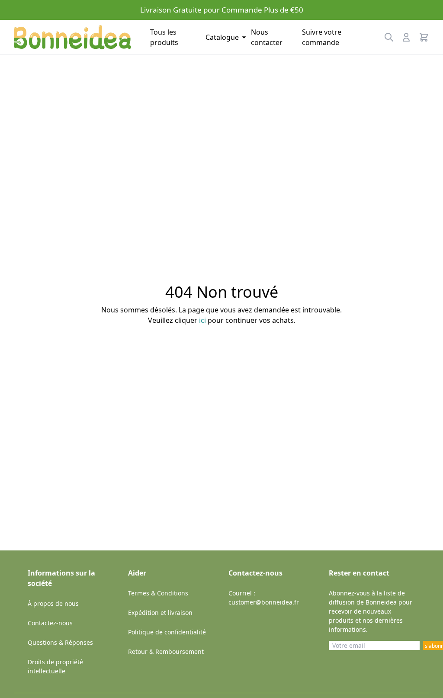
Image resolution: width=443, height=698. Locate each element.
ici (202, 320)
